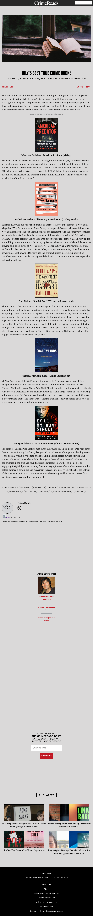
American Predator (10, 487)
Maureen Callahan (15, 491)
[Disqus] (46, 542)
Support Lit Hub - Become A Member (46, 911)
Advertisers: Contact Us (46, 902)
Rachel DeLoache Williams (62, 491)
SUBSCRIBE (46, 756)
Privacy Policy (46, 906)
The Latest (46, 795)
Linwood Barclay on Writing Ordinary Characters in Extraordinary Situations (69, 825)
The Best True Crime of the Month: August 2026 (24, 850)
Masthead (46, 884)
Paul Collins (44, 491)
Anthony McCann (39, 487)
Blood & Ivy (53, 487)
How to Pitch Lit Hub (46, 897)
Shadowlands (79, 491)
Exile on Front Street (68, 487)
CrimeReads (7, 87)
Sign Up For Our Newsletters (46, 893)
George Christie (84, 487)
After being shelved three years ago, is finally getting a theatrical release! (24, 825)
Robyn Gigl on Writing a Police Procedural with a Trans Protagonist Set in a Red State (69, 852)
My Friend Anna (30, 491)
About (46, 889)
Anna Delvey (24, 487)
